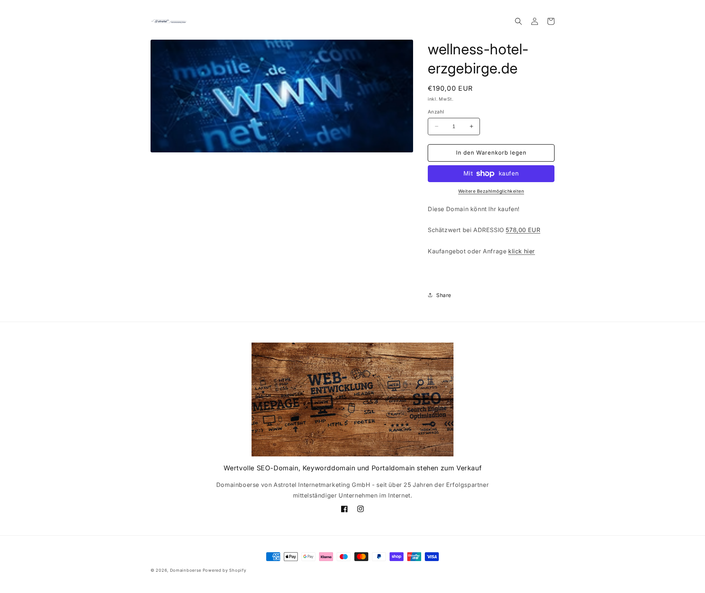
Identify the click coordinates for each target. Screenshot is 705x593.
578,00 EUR (523, 230)
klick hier (521, 251)
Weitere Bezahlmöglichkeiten (491, 191)
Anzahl (436, 112)
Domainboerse (185, 570)
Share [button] (443, 295)
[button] (518, 21)
